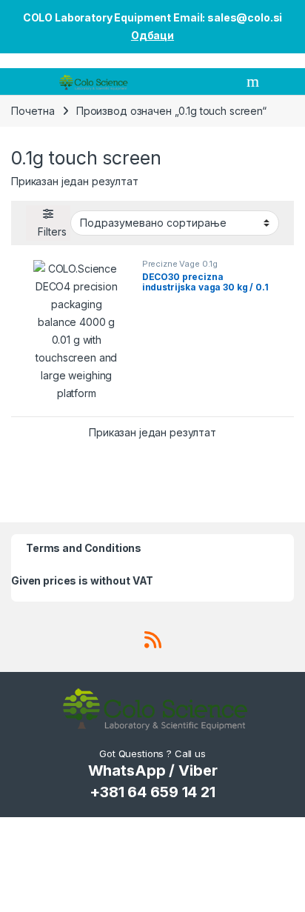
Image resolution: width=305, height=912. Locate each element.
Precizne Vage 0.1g (180, 264)
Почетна (33, 110)
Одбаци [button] (152, 35)
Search (255, 81)
